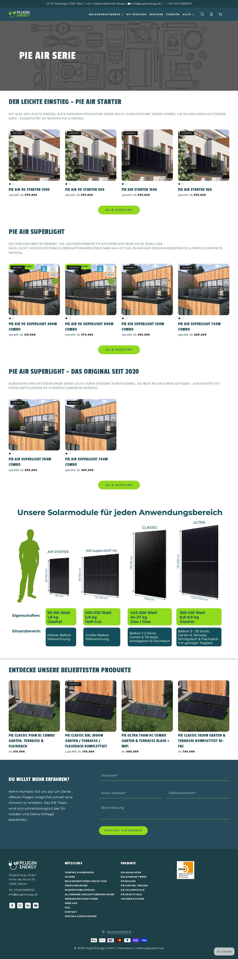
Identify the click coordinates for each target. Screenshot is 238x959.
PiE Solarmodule (133, 890)
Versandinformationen (81, 899)
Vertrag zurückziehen (81, 916)
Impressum (125, 948)
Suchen (70, 876)
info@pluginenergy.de (23, 894)
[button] (202, 14)
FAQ (67, 907)
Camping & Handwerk (79, 872)
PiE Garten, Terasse (134, 885)
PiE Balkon (128, 881)
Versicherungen (76, 885)
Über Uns (71, 903)
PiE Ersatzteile (131, 894)
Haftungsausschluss (150, 948)
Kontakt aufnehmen (123, 830)
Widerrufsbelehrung (80, 890)
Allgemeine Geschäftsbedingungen (90, 894)
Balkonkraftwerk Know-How (86, 881)
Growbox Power (132, 899)
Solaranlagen (131, 872)
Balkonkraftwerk (134, 876)
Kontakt (71, 912)
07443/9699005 (24, 890)
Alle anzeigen (119, 209)
